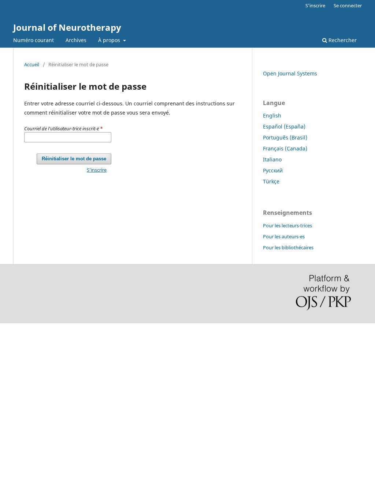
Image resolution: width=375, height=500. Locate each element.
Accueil (31, 64)
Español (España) (284, 126)
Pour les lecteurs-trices (287, 225)
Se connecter (348, 5)
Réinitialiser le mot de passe (74, 158)
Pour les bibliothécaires (288, 247)
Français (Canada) (285, 148)
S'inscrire (315, 5)
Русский (273, 170)
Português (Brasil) (285, 137)
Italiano (272, 159)
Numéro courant (33, 40)
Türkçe (271, 181)
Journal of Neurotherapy (67, 27)
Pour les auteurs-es (284, 236)
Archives (76, 40)
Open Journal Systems (290, 73)
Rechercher (342, 40)
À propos (110, 40)
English (272, 115)
